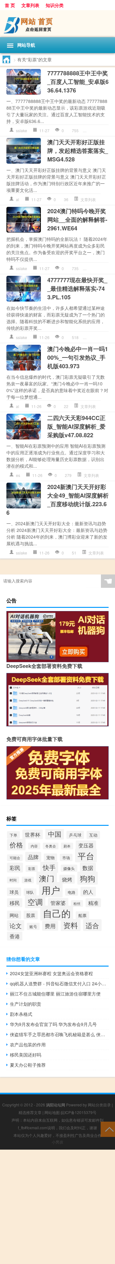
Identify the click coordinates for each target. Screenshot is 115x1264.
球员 (14, 891)
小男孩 (57, 1142)
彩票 (31, 868)
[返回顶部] (108, 1129)
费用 (50, 926)
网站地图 (52, 1112)
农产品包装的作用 (28, 1044)
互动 (93, 835)
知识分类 (55, 5)
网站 (14, 915)
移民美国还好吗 (25, 1054)
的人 (88, 891)
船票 (82, 915)
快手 (49, 867)
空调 (35, 901)
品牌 (33, 857)
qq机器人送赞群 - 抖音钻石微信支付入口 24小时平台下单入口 (59, 983)
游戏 (27, 880)
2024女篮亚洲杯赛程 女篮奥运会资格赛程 (51, 973)
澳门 (46, 878)
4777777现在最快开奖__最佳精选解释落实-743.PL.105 (77, 288)
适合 (92, 925)
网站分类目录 (99, 1104)
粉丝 (76, 903)
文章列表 (30, 5)
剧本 (67, 846)
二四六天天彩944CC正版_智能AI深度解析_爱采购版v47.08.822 (76, 426)
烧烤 (67, 879)
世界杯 (32, 834)
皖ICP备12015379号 (78, 1112)
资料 (70, 925)
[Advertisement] (57, 1207)
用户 (51, 889)
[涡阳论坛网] (57, 23)
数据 (87, 868)
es (18, 475)
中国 (54, 834)
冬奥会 (50, 846)
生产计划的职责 (25, 1004)
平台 (86, 855)
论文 (16, 925)
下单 (13, 835)
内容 (34, 846)
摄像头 (69, 868)
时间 (13, 880)
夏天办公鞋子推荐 (28, 1065)
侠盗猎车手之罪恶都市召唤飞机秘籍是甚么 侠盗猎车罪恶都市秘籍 (59, 1034)
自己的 (57, 913)
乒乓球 (75, 835)
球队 (30, 892)
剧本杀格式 (21, 1014)
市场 (66, 857)
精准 (93, 902)
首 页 (10, 5)
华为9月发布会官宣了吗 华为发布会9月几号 (53, 1024)
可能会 (15, 857)
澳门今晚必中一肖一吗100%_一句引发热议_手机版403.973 (77, 357)
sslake (21, 130)
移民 (15, 902)
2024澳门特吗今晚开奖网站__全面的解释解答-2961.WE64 (77, 219)
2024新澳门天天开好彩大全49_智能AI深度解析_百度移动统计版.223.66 (57, 500)
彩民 (15, 868)
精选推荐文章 (30, 1112)
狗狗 (87, 878)
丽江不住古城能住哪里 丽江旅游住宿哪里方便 (55, 993)
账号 (33, 926)
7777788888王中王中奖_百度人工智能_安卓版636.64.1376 (78, 81)
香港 (15, 936)
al (17, 199)
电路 (71, 892)
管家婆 (58, 903)
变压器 (86, 845)
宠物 (50, 857)
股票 (30, 915)
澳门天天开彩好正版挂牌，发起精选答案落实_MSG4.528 (77, 150)
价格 (16, 844)
